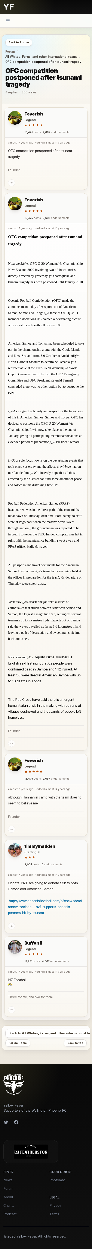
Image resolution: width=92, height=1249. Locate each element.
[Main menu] (7, 20)
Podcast (9, 1214)
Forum (10, 51)
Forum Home (18, 1043)
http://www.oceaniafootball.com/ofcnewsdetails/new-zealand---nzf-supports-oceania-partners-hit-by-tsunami (45, 907)
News (7, 1180)
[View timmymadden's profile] (15, 850)
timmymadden (39, 846)
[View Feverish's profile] (15, 118)
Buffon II (33, 943)
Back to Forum (19, 42)
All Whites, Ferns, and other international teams (41, 56)
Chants (8, 1205)
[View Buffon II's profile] (15, 947)
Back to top (75, 1043)
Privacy (55, 1205)
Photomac (57, 1180)
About (8, 1197)
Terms (54, 1214)
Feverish (33, 114)
